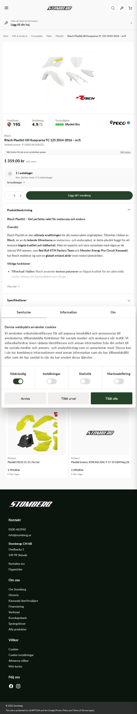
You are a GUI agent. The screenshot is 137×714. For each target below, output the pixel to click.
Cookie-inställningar (21, 655)
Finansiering (16, 606)
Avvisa (25, 398)
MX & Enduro (19, 36)
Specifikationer (17, 300)
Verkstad (14, 612)
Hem (5, 36)
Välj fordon (125, 152)
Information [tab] (68, 312)
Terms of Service (80, 710)
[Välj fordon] (122, 8)
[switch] (52, 381)
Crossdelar (37, 36)
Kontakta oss (17, 564)
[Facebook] (11, 687)
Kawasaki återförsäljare (23, 601)
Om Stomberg (17, 589)
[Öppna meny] (6, 8)
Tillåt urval (68, 398)
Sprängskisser (17, 624)
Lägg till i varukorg (79, 195)
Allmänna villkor (19, 661)
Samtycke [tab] (24, 312)
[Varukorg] (130, 8)
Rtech (7, 135)
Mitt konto (15, 666)
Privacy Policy (61, 710)
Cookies (14, 649)
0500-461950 (17, 529)
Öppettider (15, 569)
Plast (49, 36)
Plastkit (60, 36)
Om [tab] (113, 312)
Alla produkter (18, 629)
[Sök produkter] (113, 8)
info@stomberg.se (20, 535)
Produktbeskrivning (19, 210)
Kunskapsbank (18, 618)
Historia (14, 595)
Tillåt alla (111, 398)
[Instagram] (18, 687)
